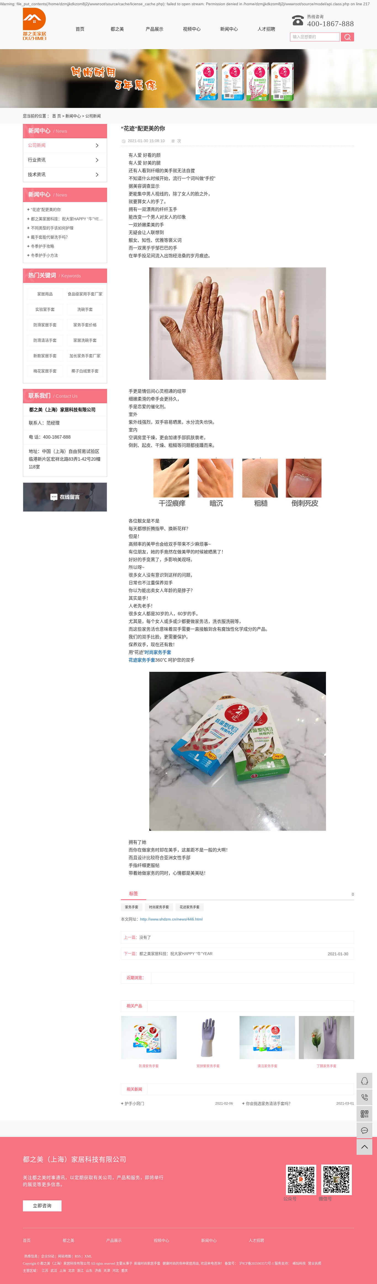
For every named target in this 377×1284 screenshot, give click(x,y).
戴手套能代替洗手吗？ (50, 237)
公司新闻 (93, 116)
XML (88, 1256)
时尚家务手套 (159, 907)
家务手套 (131, 907)
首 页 (56, 116)
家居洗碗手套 (85, 340)
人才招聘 (266, 29)
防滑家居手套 (45, 325)
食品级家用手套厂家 (85, 294)
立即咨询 (42, 1205)
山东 (89, 1271)
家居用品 (45, 294)
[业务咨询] (364, 1081)
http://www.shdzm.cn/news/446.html (171, 919)
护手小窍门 (134, 1103)
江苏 (45, 1271)
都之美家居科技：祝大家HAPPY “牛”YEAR (67, 219)
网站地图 (64, 1256)
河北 (115, 1271)
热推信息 (31, 1256)
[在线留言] (364, 1130)
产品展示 (154, 29)
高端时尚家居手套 (147, 1264)
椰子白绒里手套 (85, 371)
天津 (106, 1271)
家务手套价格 (85, 325)
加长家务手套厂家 (85, 356)
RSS (78, 1256)
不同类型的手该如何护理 (52, 228)
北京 (71, 1271)
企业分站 (47, 1256)
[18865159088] (364, 1097)
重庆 (124, 1271)
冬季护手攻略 (42, 246)
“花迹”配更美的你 (46, 209)
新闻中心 (229, 29)
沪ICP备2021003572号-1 (256, 1264)
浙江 (80, 1271)
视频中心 (192, 29)
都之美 (117, 29)
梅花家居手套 (45, 371)
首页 (80, 29)
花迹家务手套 (190, 907)
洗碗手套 (85, 309)
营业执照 (314, 1264)
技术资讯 (37, 174)
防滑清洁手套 (45, 340)
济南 (98, 1271)
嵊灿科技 (299, 1264)
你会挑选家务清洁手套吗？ (269, 1103)
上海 (62, 1271)
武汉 (54, 1271)
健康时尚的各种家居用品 (181, 1264)
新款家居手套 (45, 356)
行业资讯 (37, 160)
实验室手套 (45, 309)
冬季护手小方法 (44, 255)
